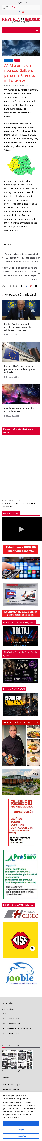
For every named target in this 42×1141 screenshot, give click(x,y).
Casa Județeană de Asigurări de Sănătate (17, 1028)
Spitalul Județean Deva (10, 1019)
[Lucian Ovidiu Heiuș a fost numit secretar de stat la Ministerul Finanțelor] (21, 301)
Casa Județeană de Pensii (11, 1023)
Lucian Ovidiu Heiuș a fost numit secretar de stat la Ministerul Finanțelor (18, 327)
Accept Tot (21, 1123)
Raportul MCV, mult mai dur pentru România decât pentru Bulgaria (20, 369)
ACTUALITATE (8, 60)
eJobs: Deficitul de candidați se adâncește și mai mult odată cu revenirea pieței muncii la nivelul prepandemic (19, 273)
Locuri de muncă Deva (10, 1033)
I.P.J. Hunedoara (8, 1014)
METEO (17, 60)
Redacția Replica (22, 85)
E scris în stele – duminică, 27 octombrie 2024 (20, 410)
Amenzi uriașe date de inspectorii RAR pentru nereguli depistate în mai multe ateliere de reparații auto (22, 258)
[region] (21, 1116)
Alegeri (21, 1129)
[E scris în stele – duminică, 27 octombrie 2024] (21, 386)
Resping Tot (21, 1136)
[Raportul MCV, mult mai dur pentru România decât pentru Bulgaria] (21, 344)
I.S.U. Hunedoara (8, 1009)
